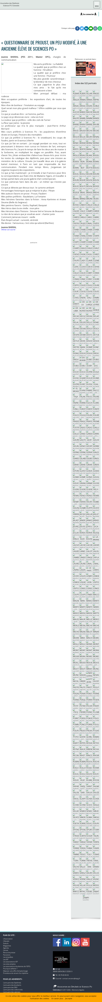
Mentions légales (78, 990)
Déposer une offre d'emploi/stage (15, 971)
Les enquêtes (8, 957)
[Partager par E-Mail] (91, 28)
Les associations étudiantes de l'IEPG (16, 966)
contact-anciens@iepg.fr (71, 978)
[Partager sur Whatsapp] (100, 28)
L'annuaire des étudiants (12, 985)
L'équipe (6, 941)
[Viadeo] (76, 942)
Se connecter (88, 14)
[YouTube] (85, 942)
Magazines (7, 946)
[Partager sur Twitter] (82, 28)
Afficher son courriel (8, 230)
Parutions (6, 955)
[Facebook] (57, 942)
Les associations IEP (10, 962)
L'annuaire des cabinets (11, 992)
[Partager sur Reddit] (95, 28)
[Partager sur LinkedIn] (86, 28)
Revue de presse (9, 952)
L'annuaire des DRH (10, 987)
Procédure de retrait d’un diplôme (15, 973)
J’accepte (68, 998)
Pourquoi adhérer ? (10, 968)
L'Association (8, 939)
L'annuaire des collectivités (13, 990)
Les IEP (5, 959)
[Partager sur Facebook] (77, 28)
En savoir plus (57, 998)
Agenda (6, 948)
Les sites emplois (9, 964)
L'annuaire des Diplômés (12, 983)
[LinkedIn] (66, 942)
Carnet (5, 950)
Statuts (5, 943)
